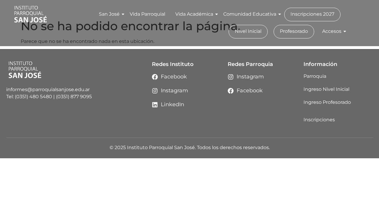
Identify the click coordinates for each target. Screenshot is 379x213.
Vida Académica (194, 14)
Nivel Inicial (248, 31)
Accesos (331, 31)
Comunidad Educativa (249, 14)
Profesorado (294, 31)
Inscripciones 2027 (312, 14)
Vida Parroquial (147, 14)
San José (109, 14)
